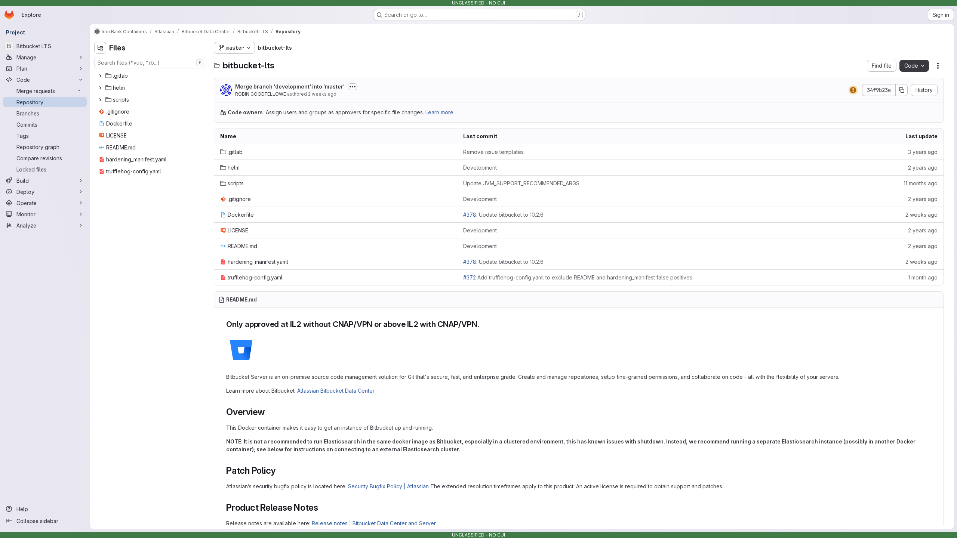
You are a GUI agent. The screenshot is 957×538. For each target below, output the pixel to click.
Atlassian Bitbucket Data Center (336, 390)
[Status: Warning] (853, 90)
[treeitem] (151, 76)
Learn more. (440, 112)
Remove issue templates (493, 152)
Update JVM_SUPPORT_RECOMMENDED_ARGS (521, 183)
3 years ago (923, 152)
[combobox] (150, 62)
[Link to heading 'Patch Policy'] (280, 470)
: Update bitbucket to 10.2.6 (503, 214)
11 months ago (921, 183)
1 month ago (923, 277)
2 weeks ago (322, 94)
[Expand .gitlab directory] (100, 75)
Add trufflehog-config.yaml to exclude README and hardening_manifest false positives (577, 277)
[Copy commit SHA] (902, 90)
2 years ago (923, 167)
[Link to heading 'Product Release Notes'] (323, 507)
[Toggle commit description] (352, 86)
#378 (469, 214)
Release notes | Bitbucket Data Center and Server (374, 523)
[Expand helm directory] (100, 87)
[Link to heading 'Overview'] (269, 411)
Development (480, 167)
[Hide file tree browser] (100, 48)
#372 (469, 277)
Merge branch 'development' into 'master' (290, 86)
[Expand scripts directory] (100, 99)
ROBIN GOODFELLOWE (260, 94)
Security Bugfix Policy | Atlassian (388, 486)
